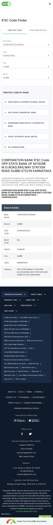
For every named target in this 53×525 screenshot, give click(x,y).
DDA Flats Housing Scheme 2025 (16, 337)
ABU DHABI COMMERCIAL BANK (22, 112)
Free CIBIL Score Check (28, 317)
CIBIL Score (9, 311)
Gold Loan (35, 371)
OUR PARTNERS (38, 397)
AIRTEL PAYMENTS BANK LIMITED (22, 136)
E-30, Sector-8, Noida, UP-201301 (26, 468)
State (5, 52)
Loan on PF (8, 379)
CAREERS (38, 392)
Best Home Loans (28, 367)
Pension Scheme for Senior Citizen (16, 360)
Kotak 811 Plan (33, 364)
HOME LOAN (30, 300)
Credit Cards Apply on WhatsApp (16, 321)
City (4, 63)
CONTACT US (11, 397)
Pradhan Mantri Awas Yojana (14, 356)
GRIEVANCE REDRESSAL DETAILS (26, 408)
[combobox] (26, 44)
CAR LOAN (8, 305)
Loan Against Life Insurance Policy (31, 375)
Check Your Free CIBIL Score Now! (32, 521)
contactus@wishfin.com (26, 474)
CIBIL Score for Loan (34, 340)
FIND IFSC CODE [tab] (15, 30)
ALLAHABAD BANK (16, 147)
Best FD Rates (23, 371)
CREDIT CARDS (36, 294)
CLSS (31, 348)
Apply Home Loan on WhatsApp (15, 325)
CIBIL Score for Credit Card (14, 340)
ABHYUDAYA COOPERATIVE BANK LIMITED (26, 102)
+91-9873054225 (26, 471)
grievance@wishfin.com (26, 453)
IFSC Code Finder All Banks (14, 344)
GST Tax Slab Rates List (14, 348)
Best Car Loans (9, 371)
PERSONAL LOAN (10, 300)
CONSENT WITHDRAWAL (33, 403)
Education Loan (9, 375)
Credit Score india (10, 317)
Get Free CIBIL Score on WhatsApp (16, 333)
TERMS (29, 392)
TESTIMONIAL (24, 397)
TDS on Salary (20, 379)
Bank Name (7, 41)
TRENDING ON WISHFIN (13, 294)
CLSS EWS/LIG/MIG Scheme (14, 352)
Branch (5, 74)
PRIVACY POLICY (14, 403)
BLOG (21, 392)
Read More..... (7, 514)
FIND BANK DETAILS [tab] (38, 30)
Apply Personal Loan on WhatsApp (16, 329)
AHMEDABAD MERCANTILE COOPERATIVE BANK (26, 124)
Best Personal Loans (11, 367)
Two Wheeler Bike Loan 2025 (14, 364)
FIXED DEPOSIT (26, 305)
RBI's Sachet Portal (26, 456)
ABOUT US (12, 392)
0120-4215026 (26, 449)
